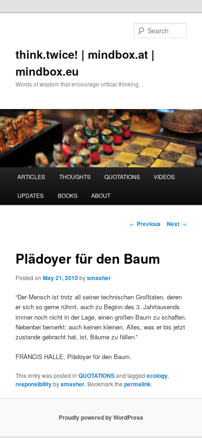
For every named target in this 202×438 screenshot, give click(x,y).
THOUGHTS (75, 176)
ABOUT (100, 195)
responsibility (34, 384)
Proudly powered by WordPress (101, 417)
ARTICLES (31, 176)
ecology (157, 375)
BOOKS (68, 195)
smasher (99, 278)
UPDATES (30, 195)
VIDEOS (164, 176)
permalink (137, 384)
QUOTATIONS (122, 176)
